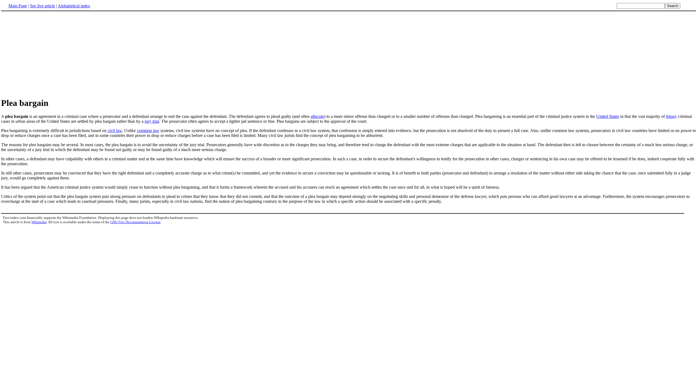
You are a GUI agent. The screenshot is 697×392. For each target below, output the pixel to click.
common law (148, 130)
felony (671, 116)
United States (607, 116)
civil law (115, 130)
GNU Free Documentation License (135, 222)
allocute (317, 116)
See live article (42, 6)
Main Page (17, 6)
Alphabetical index (74, 6)
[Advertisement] (348, 54)
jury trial (152, 121)
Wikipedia (39, 222)
